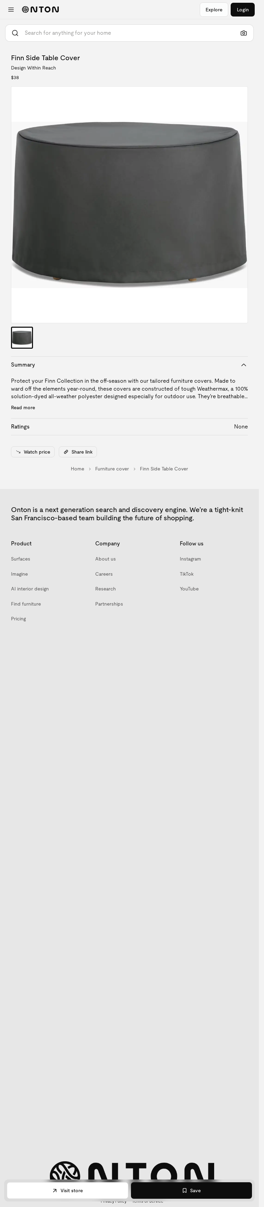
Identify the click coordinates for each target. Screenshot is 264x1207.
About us (105, 559)
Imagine (19, 574)
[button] (129, 204)
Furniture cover (112, 468)
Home (77, 468)
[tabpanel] (129, 204)
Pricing (18, 618)
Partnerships (109, 604)
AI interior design (30, 588)
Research (105, 588)
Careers (104, 574)
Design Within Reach (33, 67)
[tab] (22, 338)
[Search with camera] (244, 33)
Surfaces (20, 559)
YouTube (189, 588)
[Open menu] (11, 10)
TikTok (187, 574)
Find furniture (26, 604)
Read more (23, 407)
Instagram (190, 559)
